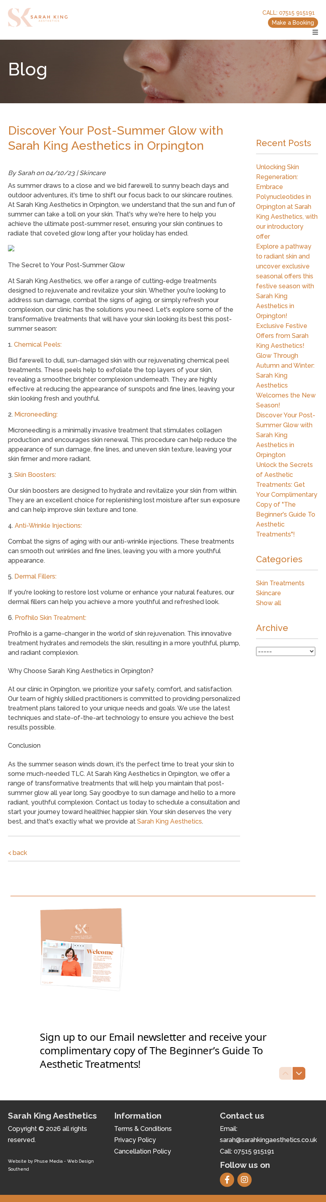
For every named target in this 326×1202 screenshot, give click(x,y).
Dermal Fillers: (35, 576)
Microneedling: (36, 414)
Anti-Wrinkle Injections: (48, 525)
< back (17, 853)
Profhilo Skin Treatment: (50, 617)
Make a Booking (293, 22)
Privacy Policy (135, 1140)
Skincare (268, 593)
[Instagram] (246, 1180)
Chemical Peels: (38, 344)
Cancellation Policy (142, 1151)
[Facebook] (228, 1180)
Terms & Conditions (143, 1129)
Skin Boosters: (35, 474)
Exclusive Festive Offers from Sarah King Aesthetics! (282, 335)
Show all (268, 603)
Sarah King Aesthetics (169, 821)
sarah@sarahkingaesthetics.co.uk (268, 1140)
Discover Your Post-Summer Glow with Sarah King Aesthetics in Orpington (285, 435)
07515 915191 (297, 13)
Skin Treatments (280, 583)
